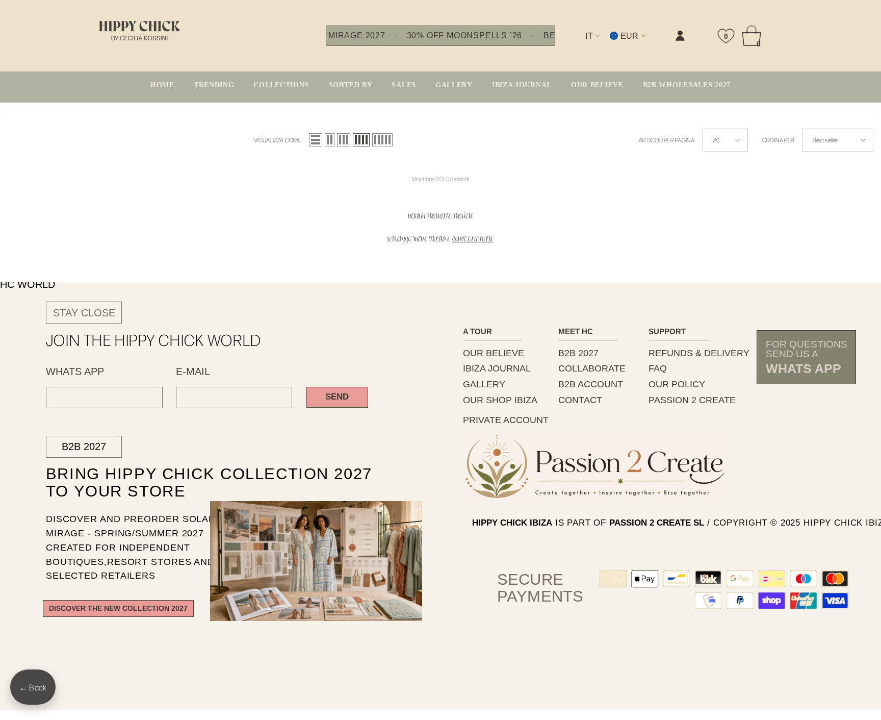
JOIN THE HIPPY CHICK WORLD (154, 340)
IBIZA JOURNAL (497, 368)
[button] (315, 139)
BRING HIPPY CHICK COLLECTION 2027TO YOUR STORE (191, 482)
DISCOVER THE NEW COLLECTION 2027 (118, 608)
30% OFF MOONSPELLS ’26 (464, 36)
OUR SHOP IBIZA (500, 400)
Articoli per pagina (667, 139)
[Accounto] (680, 36)
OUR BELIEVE (493, 353)
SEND (337, 397)
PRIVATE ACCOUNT (506, 420)
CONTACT (580, 400)
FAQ (658, 368)
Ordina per (778, 139)
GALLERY (484, 384)
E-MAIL (193, 371)
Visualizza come (277, 139)
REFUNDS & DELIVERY (699, 353)
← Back (32, 687)
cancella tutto (473, 240)
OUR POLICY (677, 384)
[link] (575, 44)
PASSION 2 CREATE (692, 400)
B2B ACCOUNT (590, 384)
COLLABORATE (592, 368)
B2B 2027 (84, 446)
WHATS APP (75, 371)
